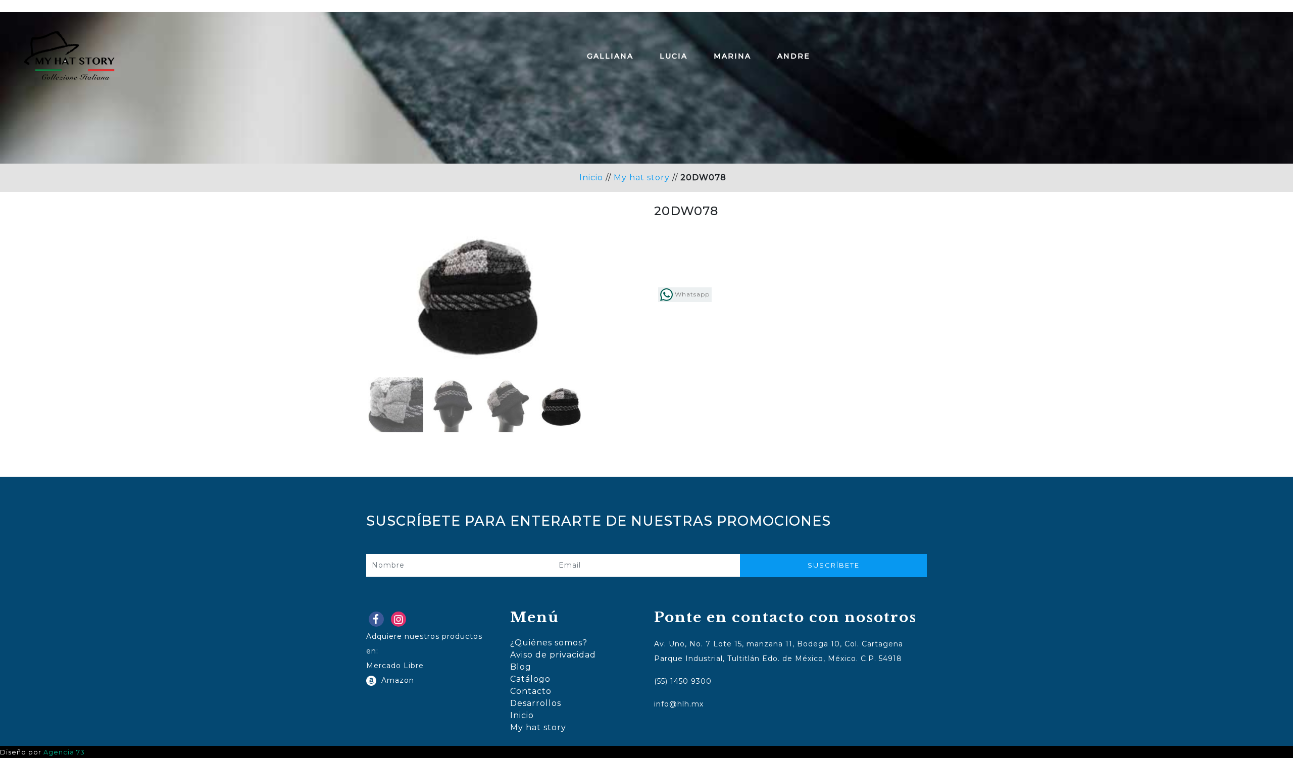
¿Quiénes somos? (548, 642)
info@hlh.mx (679, 704)
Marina (732, 56)
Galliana (610, 56)
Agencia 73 (64, 752)
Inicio (591, 177)
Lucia (673, 56)
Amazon (395, 680)
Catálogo (530, 679)
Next (604, 319)
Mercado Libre (395, 665)
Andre (793, 56)
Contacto (531, 691)
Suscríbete (834, 565)
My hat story (642, 177)
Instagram (400, 621)
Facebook (378, 621)
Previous (353, 319)
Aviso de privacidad (553, 655)
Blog (520, 667)
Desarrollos (535, 703)
